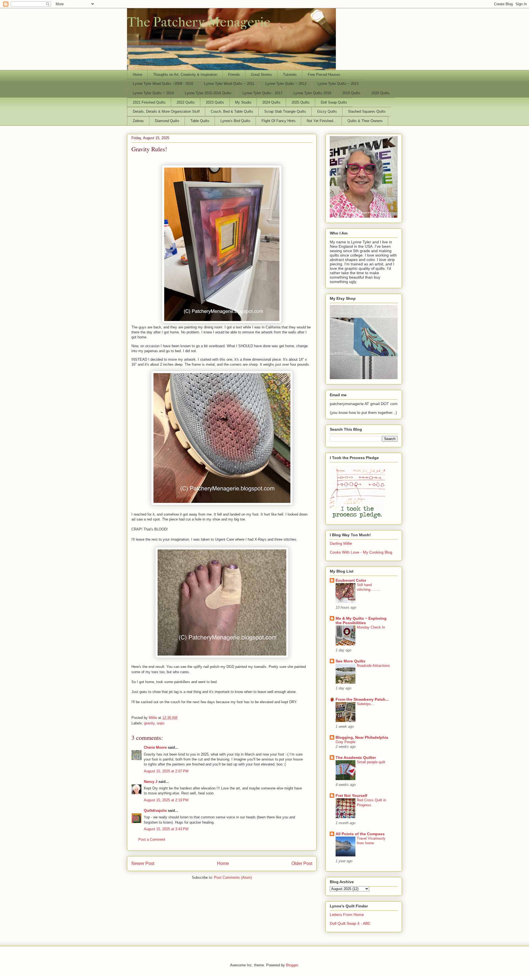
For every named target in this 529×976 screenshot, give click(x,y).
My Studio (243, 102)
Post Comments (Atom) (233, 877)
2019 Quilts (351, 93)
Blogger (292, 965)
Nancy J (150, 782)
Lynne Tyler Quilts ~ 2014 (153, 93)
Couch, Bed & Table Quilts (232, 111)
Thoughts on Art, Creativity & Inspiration (185, 74)
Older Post (302, 863)
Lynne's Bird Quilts (235, 121)
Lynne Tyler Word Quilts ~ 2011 (229, 84)
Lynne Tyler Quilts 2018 (312, 93)
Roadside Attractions (373, 666)
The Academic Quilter (356, 757)
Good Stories (261, 74)
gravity (149, 723)
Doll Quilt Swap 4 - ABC (350, 923)
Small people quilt (371, 762)
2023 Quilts (215, 102)
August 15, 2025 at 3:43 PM (166, 829)
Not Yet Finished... (321, 121)
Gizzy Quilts (327, 111)
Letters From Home (347, 914)
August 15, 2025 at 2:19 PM (166, 800)
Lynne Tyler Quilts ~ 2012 (285, 84)
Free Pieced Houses (324, 74)
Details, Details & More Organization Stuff (166, 111)
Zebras (138, 121)
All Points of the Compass (360, 834)
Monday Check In (371, 627)
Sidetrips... (365, 704)
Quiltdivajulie (155, 810)
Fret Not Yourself (351, 795)
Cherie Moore (155, 747)
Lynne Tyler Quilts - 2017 (262, 93)
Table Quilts (199, 121)
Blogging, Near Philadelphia (362, 737)
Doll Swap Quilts (334, 102)
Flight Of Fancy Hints (278, 121)
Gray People (345, 742)
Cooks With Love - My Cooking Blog (361, 552)
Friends (234, 74)
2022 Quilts (186, 102)
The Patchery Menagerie (198, 22)
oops (160, 723)
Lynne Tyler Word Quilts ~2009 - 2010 (163, 84)
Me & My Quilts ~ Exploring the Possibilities (361, 620)
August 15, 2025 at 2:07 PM (166, 771)
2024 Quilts (271, 102)
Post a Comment (151, 839)
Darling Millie (341, 543)
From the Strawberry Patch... (362, 699)
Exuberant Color (351, 580)
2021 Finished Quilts (149, 102)
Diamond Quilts (167, 121)
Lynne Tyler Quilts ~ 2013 (337, 84)
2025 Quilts (301, 102)
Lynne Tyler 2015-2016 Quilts (208, 93)
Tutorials (290, 74)
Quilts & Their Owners (365, 121)
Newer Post (142, 863)
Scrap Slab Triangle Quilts (285, 111)
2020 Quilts (380, 93)
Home (137, 74)
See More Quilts (350, 661)
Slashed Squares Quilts (367, 111)
